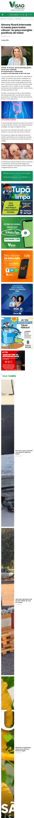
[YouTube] (26, 14)
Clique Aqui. (17, 175)
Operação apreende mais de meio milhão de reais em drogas (23, 600)
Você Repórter (15, 14)
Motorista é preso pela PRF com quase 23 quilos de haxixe (24, 452)
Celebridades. (18, 18)
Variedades (10, 18)
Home (4, 18)
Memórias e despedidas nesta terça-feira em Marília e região (23, 749)
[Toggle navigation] (2, 15)
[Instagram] (23, 14)
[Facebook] (21, 14)
